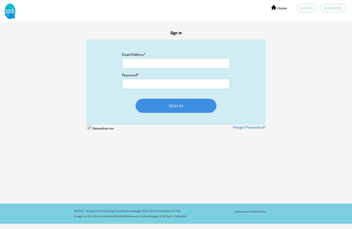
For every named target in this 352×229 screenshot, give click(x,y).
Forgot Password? (249, 127)
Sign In (306, 8)
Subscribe (333, 8)
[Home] (9, 10)
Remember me (103, 128)
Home (282, 8)
